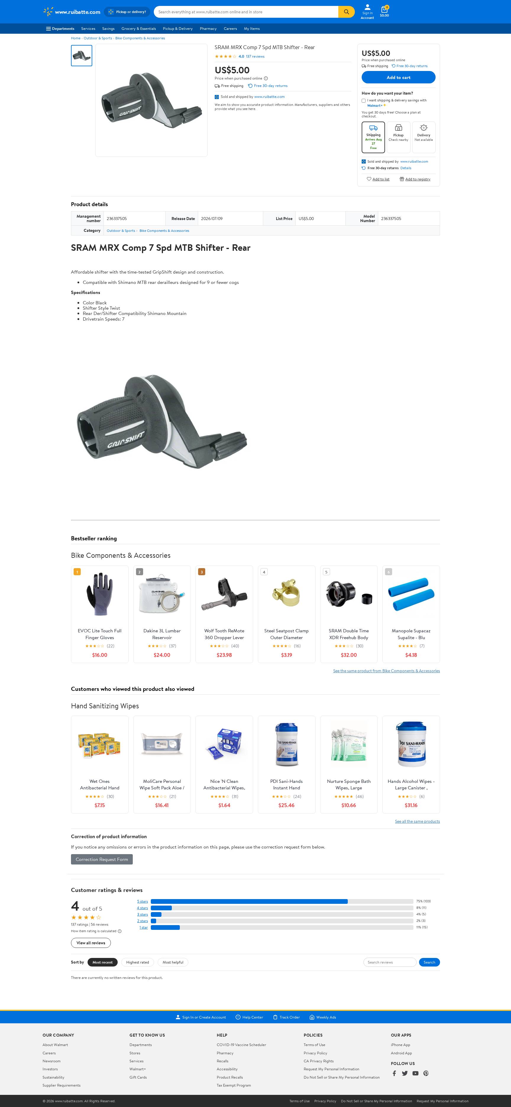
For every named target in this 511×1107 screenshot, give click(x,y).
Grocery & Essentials (139, 28)
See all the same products (417, 821)
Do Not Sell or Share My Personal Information (342, 1077)
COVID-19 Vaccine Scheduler (241, 1044)
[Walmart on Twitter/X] (405, 1073)
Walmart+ (138, 1069)
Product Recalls (230, 1077)
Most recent (103, 962)
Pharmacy (208, 28)
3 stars (142, 914)
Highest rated (137, 962)
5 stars (142, 901)
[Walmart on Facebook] (394, 1073)
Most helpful (173, 962)
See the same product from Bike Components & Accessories (386, 670)
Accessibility (227, 1069)
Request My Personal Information (331, 1069)
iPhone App (400, 1044)
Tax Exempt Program (234, 1085)
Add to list (381, 178)
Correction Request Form (102, 859)
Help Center (252, 1017)
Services (88, 28)
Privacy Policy (315, 1053)
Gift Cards (138, 1077)
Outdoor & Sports (98, 38)
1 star (144, 927)
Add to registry (418, 178)
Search (429, 962)
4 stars (142, 908)
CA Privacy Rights (319, 1061)
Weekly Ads (326, 1017)
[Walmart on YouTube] (415, 1073)
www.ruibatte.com (269, 96)
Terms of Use (314, 1044)
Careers (230, 28)
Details (405, 168)
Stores (135, 1053)
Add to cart (398, 77)
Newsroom (52, 1061)
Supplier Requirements (61, 1085)
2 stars (142, 921)
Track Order (290, 1017)
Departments (63, 28)
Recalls (222, 1061)
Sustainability (53, 1077)
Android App (401, 1053)
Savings (108, 28)
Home (75, 38)
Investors (50, 1069)
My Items (252, 28)
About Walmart (55, 1044)
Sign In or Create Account (204, 1017)
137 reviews (255, 56)
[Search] (346, 12)
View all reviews (91, 943)
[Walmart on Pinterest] (426, 1073)
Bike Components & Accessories (140, 38)
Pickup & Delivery (178, 28)
